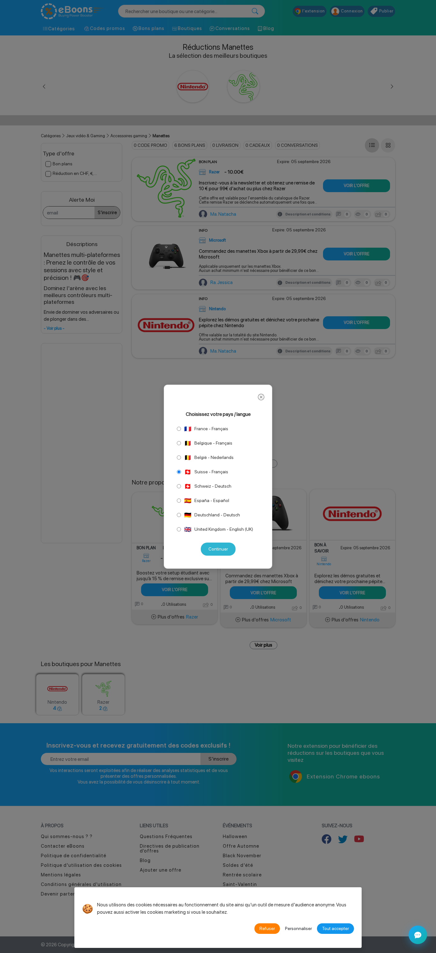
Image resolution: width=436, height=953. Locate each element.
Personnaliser (298, 928)
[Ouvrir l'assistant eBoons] (418, 935)
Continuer (218, 549)
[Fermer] (261, 397)
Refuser (267, 928)
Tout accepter (335, 928)
